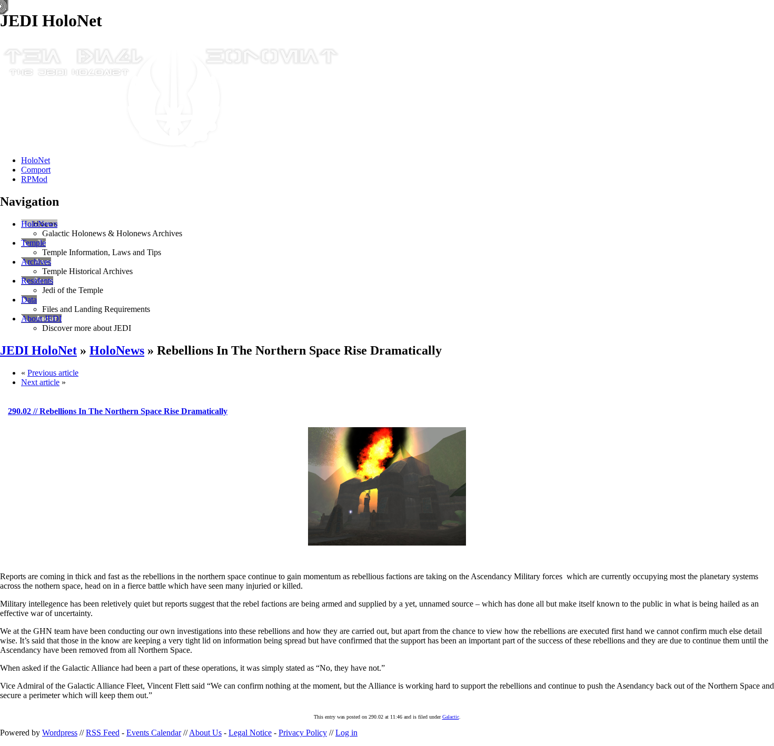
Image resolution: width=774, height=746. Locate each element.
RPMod (34, 179)
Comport (36, 169)
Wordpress (59, 732)
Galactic (450, 717)
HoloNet (35, 160)
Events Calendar (153, 732)
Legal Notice (250, 732)
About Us (205, 732)
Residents (37, 280)
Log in (346, 732)
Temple (33, 242)
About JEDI (41, 318)
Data (29, 299)
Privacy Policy (303, 732)
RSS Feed (103, 732)
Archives (36, 261)
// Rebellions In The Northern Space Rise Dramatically (117, 411)
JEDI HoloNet (38, 350)
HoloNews (39, 223)
